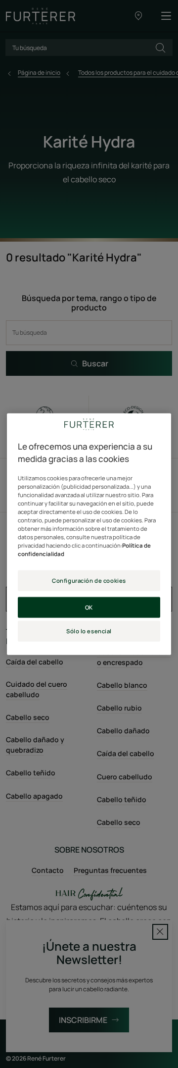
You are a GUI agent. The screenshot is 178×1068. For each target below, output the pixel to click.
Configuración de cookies (89, 580)
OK (89, 607)
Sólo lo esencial (89, 631)
